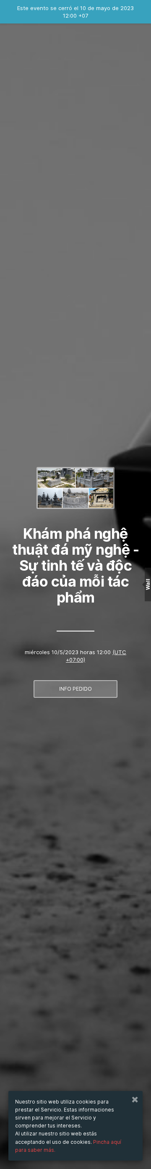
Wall (148, 584)
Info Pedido (75, 689)
